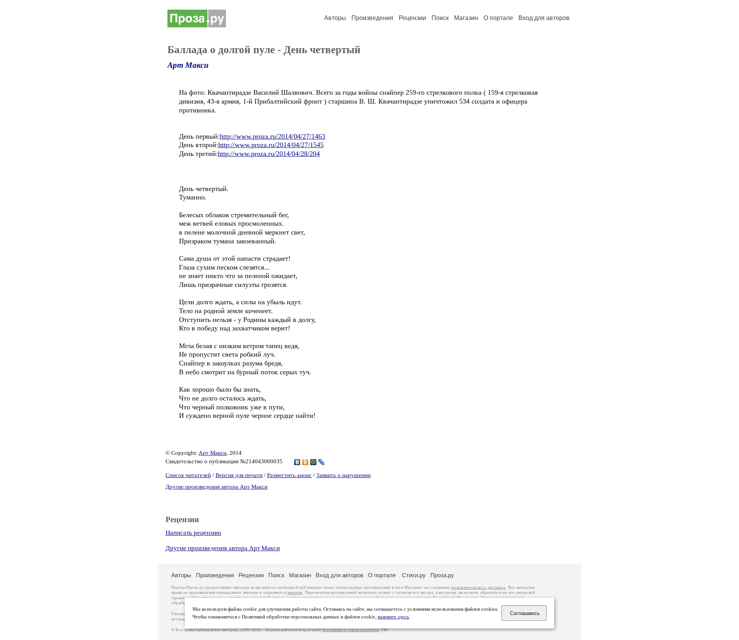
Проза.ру (442, 575)
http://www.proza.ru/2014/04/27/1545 (271, 145)
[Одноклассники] (305, 462)
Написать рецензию (193, 532)
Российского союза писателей (351, 630)
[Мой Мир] (313, 462)
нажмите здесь (393, 617)
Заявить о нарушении (343, 475)
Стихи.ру (414, 575)
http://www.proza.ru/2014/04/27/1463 (272, 136)
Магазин (466, 18)
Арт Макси (188, 65)
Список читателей (188, 475)
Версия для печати (239, 475)
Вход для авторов (544, 18)
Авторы (335, 18)
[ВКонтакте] (297, 462)
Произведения (372, 18)
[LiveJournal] (322, 462)
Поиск (440, 18)
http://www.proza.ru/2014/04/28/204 (269, 153)
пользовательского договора (478, 587)
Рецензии (412, 18)
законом (294, 592)
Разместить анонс (289, 475)
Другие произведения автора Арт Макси (217, 487)
